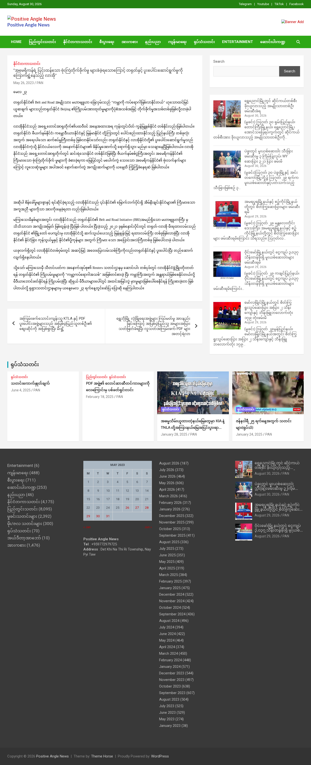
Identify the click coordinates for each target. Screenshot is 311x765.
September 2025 (172, 535)
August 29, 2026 (267, 515)
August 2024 (169, 621)
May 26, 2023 (23, 83)
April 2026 (167, 489)
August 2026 (169, 463)
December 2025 (171, 516)
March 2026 (168, 496)
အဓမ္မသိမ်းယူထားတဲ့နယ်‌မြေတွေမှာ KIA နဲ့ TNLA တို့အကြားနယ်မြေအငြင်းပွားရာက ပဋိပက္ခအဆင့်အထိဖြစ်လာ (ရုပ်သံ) (193, 427)
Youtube (263, 4)
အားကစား (129, 42)
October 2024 (170, 607)
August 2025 (169, 542)
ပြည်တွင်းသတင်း (42, 42)
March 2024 (168, 653)
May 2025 (166, 561)
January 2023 (170, 725)
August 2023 (169, 699)
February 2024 (170, 660)
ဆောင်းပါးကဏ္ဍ (272, 42)
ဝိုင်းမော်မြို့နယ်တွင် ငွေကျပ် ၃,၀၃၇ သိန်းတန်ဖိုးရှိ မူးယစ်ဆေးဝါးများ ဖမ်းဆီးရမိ (271, 257)
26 (127, 507)
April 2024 (167, 647)
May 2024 (166, 640)
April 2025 (167, 568)
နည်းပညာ (153, 42)
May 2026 (166, 483)
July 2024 (166, 627)
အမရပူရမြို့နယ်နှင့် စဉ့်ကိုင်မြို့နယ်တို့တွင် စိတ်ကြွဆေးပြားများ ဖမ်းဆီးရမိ (272, 206)
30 (98, 516)
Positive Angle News (28, 25)
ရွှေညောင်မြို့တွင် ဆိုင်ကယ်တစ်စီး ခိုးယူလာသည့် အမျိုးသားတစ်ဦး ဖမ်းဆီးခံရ (270, 106)
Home (16, 42)
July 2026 (166, 470)
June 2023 (167, 712)
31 (108, 516)
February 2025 (170, 581)
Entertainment (237, 42)
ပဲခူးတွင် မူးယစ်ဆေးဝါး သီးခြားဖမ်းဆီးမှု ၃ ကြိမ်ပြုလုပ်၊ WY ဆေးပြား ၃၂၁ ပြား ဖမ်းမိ (268, 156)
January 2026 (170, 509)
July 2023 (166, 706)
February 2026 (170, 502)
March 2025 (168, 575)
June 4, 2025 (21, 390)
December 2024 (171, 594)
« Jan (87, 527)
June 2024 (167, 634)
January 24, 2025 (249, 434)
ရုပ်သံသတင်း (204, 42)
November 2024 (171, 601)
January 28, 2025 (174, 434)
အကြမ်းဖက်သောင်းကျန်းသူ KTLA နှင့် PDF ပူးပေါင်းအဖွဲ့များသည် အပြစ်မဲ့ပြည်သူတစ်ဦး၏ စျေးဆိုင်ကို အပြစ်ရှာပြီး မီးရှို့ (55, 323)
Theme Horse (102, 756)
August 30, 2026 (267, 473)
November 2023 (171, 680)
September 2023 (172, 693)
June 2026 (167, 476)
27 (137, 507)
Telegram (245, 4)
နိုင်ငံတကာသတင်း (77, 42)
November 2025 (171, 522)
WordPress (160, 756)
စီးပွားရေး (106, 42)
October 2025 (170, 529)
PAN (40, 83)
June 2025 (167, 555)
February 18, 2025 (99, 397)
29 (88, 516)
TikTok (279, 4)
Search (219, 61)
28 (146, 507)
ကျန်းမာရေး (177, 42)
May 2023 (166, 719)
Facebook (296, 4)
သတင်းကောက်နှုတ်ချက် (30, 383)
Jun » (148, 527)
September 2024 (172, 614)
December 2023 (171, 673)
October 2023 (170, 686)
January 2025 (170, 588)
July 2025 (166, 548)
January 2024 (170, 666)
